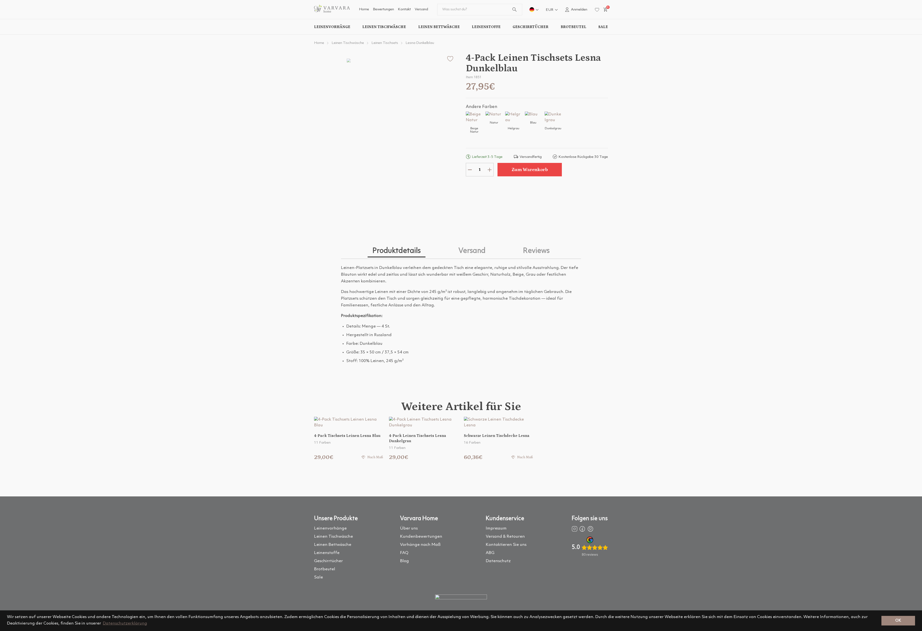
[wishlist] (597, 9)
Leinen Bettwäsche (439, 27)
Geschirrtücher (530, 27)
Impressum (496, 528)
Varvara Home (419, 519)
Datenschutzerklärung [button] (125, 623)
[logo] (332, 12)
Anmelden (579, 10)
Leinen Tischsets (384, 43)
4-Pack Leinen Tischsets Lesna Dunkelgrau (417, 438)
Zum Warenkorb (530, 169)
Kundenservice (505, 519)
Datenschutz (498, 561)
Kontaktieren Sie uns (506, 545)
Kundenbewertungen (421, 537)
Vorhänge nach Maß (420, 545)
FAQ (404, 553)
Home (364, 9)
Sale (603, 27)
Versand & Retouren (505, 537)
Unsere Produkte (336, 519)
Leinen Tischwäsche (384, 27)
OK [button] (898, 621)
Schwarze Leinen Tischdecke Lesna (496, 436)
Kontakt (404, 9)
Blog (404, 561)
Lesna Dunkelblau (420, 43)
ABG (490, 553)
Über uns (409, 528)
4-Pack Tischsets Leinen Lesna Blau (347, 436)
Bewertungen (383, 9)
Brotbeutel (573, 27)
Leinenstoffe (486, 27)
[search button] (514, 9)
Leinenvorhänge (332, 27)
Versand (421, 9)
